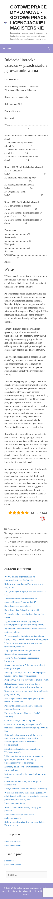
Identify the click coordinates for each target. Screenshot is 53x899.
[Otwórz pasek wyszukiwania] (48, 48)
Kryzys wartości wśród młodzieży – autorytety (25, 788)
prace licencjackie (12, 864)
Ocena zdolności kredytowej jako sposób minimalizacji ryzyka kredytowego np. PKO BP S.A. (26, 727)
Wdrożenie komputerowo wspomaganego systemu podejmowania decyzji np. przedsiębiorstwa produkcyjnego (23, 759)
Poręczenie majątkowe (14, 803)
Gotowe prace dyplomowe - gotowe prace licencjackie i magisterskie (28, 17)
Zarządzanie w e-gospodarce (17, 606)
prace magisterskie (12, 845)
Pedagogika (13, 529)
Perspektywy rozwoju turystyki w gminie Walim (26, 680)
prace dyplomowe (12, 841)
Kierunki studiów (42, 891)
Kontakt (26, 894)
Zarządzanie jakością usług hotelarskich (22, 610)
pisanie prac (9, 861)
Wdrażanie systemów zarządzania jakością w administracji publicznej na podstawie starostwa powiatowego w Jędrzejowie (26, 796)
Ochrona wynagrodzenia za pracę (19, 720)
